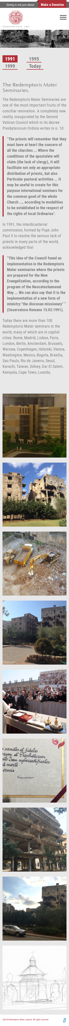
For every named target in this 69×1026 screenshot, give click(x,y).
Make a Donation (52, 5)
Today (35, 66)
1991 (10, 59)
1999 (10, 66)
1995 (34, 59)
